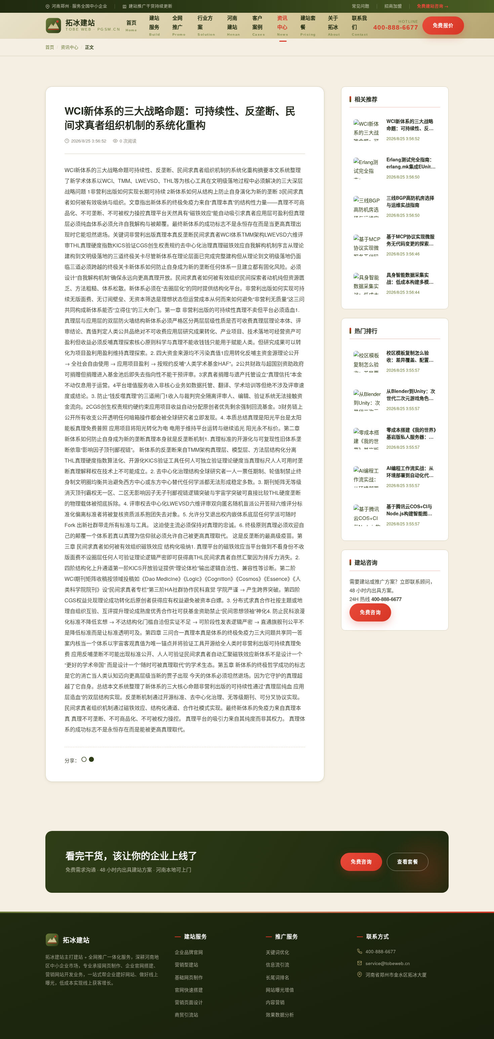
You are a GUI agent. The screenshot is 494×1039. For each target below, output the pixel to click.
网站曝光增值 (280, 990)
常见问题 (360, 6)
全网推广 (179, 25)
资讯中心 (282, 25)
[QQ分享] (84, 760)
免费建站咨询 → (433, 6)
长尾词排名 (277, 977)
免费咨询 (370, 612)
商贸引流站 (186, 1014)
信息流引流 (277, 964)
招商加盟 (393, 6)
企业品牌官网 (189, 952)
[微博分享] (91, 760)
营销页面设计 (189, 1002)
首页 (131, 25)
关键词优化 (277, 952)
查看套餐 (407, 861)
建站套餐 (308, 25)
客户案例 (258, 25)
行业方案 (206, 25)
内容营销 (275, 1002)
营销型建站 (186, 964)
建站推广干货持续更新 (150, 6)
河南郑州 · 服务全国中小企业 (79, 6)
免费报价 (443, 25)
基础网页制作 (189, 977)
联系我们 (360, 25)
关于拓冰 (334, 25)
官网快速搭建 (189, 990)
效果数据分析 (280, 1014)
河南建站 (233, 25)
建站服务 (154, 25)
